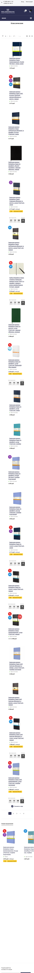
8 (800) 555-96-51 (8, 3)
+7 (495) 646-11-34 (8, 1)
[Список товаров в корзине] (30, 12)
